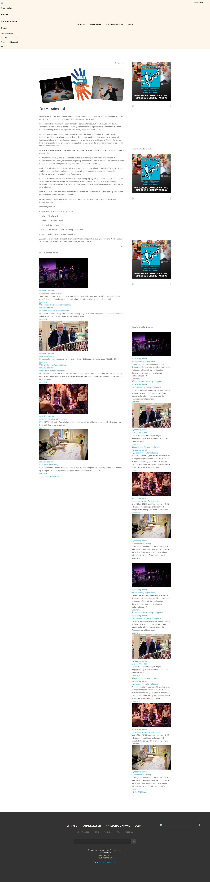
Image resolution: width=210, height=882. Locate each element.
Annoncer (15, 38)
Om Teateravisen (7, 34)
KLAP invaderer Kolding (48, 465)
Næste (144, 792)
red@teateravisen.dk (108, 862)
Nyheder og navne (114, 24)
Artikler (4, 15)
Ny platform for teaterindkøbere (52, 371)
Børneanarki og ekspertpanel (51, 293)
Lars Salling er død (47, 356)
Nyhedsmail (13, 42)
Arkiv (3, 42)
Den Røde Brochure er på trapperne (54, 310)
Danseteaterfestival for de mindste (53, 419)
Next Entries (54, 476)
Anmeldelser (7, 8)
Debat (4, 28)
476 (47, 476)
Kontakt (4, 38)
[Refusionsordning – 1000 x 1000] (151, 107)
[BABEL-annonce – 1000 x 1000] (151, 100)
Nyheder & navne (9, 22)
